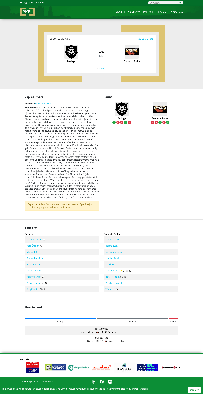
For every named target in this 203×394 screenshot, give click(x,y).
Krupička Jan (33, 289)
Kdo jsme (178, 11)
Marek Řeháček (43, 103)
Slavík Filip (110, 264)
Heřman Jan (111, 245)
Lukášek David (112, 258)
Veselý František (113, 283)
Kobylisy (103, 68)
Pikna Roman (33, 264)
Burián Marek (112, 239)
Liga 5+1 (120, 11)
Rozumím (194, 389)
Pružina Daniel (34, 283)
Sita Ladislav (33, 252)
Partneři (148, 11)
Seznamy (135, 11)
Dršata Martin (34, 270)
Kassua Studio (45, 381)
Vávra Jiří (110, 289)
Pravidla (162, 11)
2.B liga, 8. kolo (145, 38)
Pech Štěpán (33, 245)
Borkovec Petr (112, 270)
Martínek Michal (35, 239)
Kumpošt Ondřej (113, 252)
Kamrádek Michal (35, 258)
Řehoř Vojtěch (112, 276)
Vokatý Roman (34, 276)
